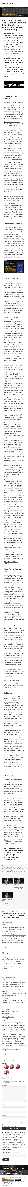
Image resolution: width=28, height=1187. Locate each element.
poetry (12, 47)
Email (4, 1110)
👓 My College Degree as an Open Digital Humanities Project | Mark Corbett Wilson (19, 886)
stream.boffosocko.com (18, 977)
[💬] (6, 1066)
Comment (5, 1085)
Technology (18, 867)
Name (4, 1104)
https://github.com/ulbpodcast (10, 1015)
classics (12, 49)
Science (14, 867)
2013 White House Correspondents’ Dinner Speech (12, 169)
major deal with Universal (13, 216)
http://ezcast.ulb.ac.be (8, 1016)
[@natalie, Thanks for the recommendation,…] (7, 895)
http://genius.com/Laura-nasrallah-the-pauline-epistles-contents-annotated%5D (13, 1039)
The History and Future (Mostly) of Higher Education (13, 561)
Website (4, 1115)
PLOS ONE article (8, 591)
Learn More (9, 1149)
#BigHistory (5, 1051)
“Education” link (12, 834)
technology (10, 871)
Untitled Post (5, 884)
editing (3, 870)
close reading (5, 868)
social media (5, 871)
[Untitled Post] (7, 881)
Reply (4, 947)
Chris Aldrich (7, 3)
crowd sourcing (12, 868)
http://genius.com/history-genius (11, 1049)
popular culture (17, 870)
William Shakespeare (17, 161)
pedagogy (11, 870)
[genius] (24, 871)
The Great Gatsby (15, 164)
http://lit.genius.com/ (7, 1025)
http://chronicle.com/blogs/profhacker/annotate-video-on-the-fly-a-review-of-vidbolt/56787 (14, 995)
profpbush (8, 953)
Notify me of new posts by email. (9, 1126)
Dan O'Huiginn (12, 1060)
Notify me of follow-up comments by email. (12, 1122)
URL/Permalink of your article (10, 1152)
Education (4, 867)
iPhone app (7, 214)
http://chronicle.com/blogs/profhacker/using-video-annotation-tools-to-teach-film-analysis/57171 (14, 1002)
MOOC (7, 870)
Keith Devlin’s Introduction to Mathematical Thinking (13, 716)
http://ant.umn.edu (13, 1011)
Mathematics (9, 867)
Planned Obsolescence (9, 761)
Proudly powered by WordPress (9, 1177)
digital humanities (19, 868)
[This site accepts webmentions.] (11, 1180)
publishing (23, 870)
